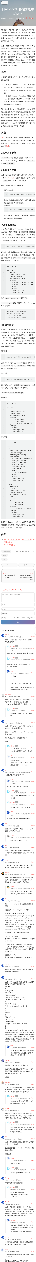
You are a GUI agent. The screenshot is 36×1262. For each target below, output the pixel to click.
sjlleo (7, 1060)
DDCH (7, 872)
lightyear (8, 1178)
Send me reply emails (25, 618)
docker (4, 555)
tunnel (4, 559)
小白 (6, 860)
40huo (12, 646)
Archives (9, 565)
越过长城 (28, 18)
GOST (3, 138)
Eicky (6, 899)
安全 (33, 18)
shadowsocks (6, 551)
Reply (33, 636)
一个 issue (10, 178)
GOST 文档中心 (9, 545)
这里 (7, 146)
